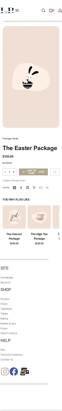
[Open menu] (17, 10)
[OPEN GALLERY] (31, 77)
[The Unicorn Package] (14, 217)
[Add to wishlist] (55, 171)
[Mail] (40, 187)
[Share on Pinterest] (34, 187)
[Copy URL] (47, 187)
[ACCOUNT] (60, 10)
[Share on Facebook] (21, 187)
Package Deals (10, 138)
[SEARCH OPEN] (43, 10)
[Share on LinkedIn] (27, 187)
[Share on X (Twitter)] (14, 187)
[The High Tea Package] (39, 217)
